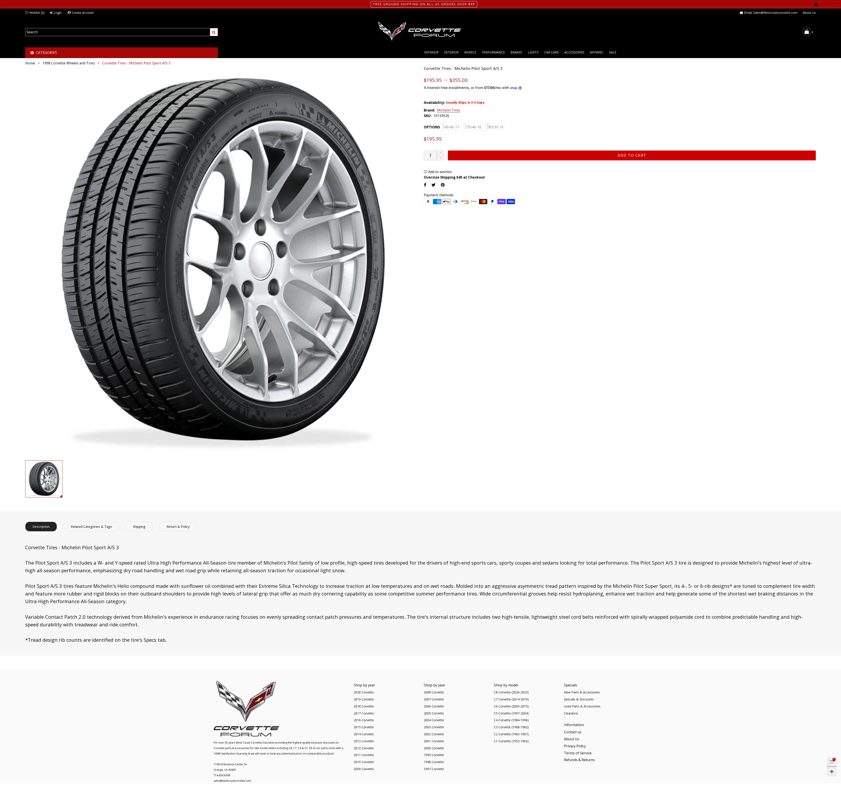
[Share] (425, 185)
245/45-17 (451, 127)
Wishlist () (37, 13)
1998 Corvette (434, 762)
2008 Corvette (434, 692)
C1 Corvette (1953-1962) (511, 741)
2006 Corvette (434, 706)
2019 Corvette (364, 699)
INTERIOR (431, 52)
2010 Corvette (364, 762)
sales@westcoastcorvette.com (232, 781)
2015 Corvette (364, 727)
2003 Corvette (434, 727)
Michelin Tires (448, 110)
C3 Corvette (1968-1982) (511, 727)
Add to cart (632, 155)
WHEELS (470, 52)
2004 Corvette (434, 720)
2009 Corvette (364, 769)
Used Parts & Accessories (582, 706)
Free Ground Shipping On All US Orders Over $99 (424, 4)
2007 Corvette (434, 699)
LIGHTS (533, 52)
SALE (612, 52)
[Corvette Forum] (420, 31)
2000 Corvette (434, 748)
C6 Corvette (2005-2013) (511, 706)
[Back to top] (832, 771)
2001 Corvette (434, 741)
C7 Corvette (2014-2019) (511, 699)
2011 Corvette (364, 755)
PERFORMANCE (493, 52)
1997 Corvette (434, 769)
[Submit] (214, 32)
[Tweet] (433, 185)
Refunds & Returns (579, 759)
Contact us (572, 732)
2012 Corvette (364, 748)
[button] (440, 157)
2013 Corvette (364, 741)
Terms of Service (578, 753)
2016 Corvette (364, 720)
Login (58, 13)
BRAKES (516, 52)
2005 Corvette (434, 713)
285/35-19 (495, 127)
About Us (809, 13)
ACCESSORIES (574, 52)
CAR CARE (551, 52)
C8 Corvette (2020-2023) (511, 692)
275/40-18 (473, 127)
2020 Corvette (364, 692)
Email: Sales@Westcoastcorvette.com (770, 13)
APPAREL (596, 52)
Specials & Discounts (579, 699)
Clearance (571, 713)
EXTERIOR (451, 52)
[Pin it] (443, 185)
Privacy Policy (575, 746)
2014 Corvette (364, 734)
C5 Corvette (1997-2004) (511, 713)
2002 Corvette (434, 734)
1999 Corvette (434, 755)
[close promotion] (816, 4)
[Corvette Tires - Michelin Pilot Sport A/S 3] (221, 262)
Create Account (83, 13)
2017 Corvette (364, 713)
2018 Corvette (364, 706)
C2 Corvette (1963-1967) (511, 734)
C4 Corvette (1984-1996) (511, 720)
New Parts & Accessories (582, 692)
